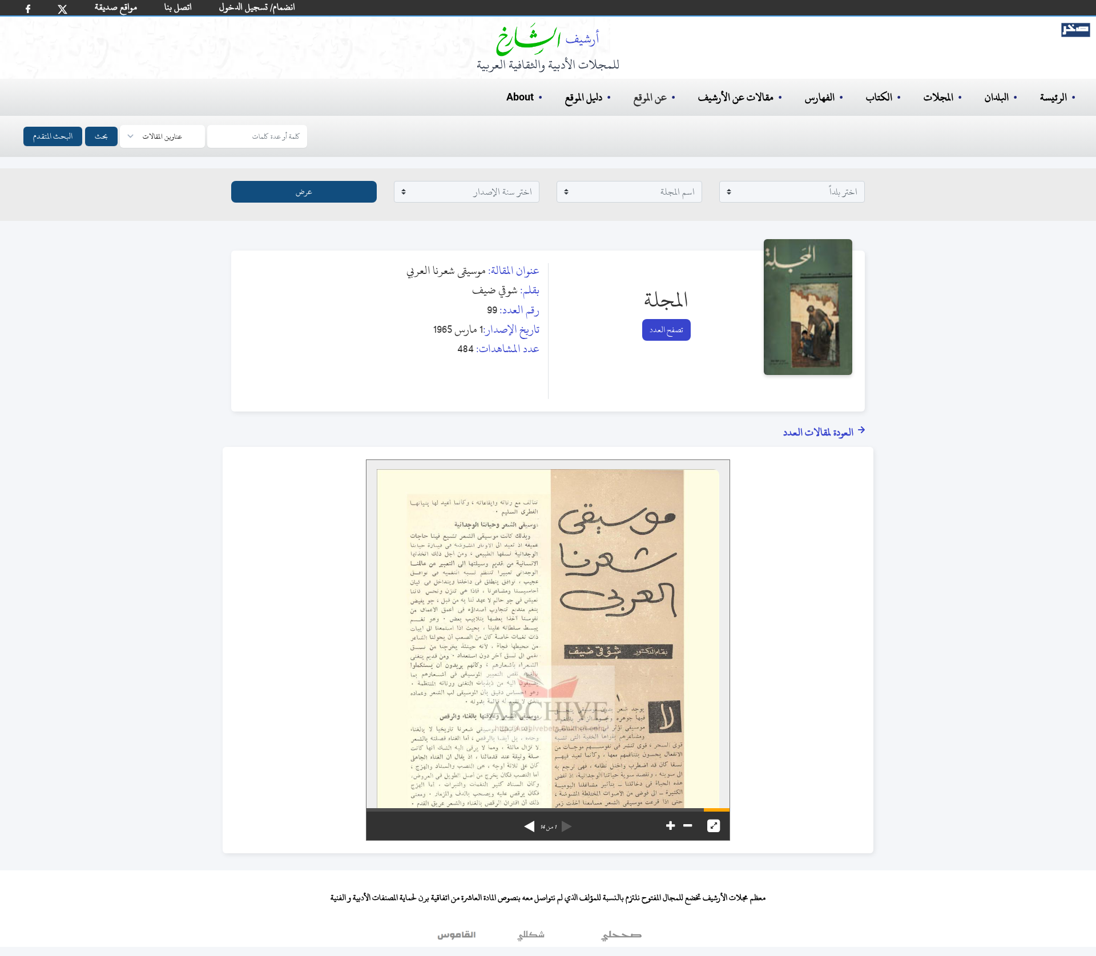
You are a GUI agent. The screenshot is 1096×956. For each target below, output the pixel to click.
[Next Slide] (529, 822)
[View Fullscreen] (713, 826)
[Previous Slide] (567, 822)
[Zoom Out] (687, 826)
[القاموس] (458, 938)
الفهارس (820, 97)
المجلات (938, 97)
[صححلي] (621, 938)
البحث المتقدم (52, 136)
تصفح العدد (666, 329)
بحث (101, 136)
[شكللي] (531, 938)
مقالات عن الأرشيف (735, 97)
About (520, 97)
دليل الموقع (583, 97)
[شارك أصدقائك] (28, 9)
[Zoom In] (670, 826)
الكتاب (879, 97)
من (548, 827)
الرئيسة (1053, 97)
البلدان (997, 97)
